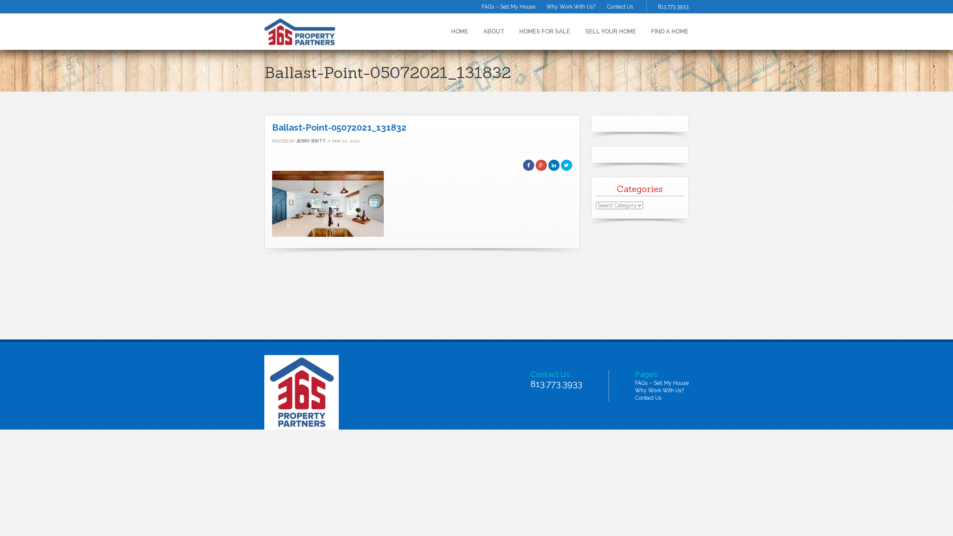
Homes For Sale (544, 31)
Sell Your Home (610, 31)
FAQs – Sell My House (508, 7)
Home (459, 31)
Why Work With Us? (571, 7)
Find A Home (670, 31)
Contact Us (620, 7)
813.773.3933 (673, 7)
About (493, 31)
